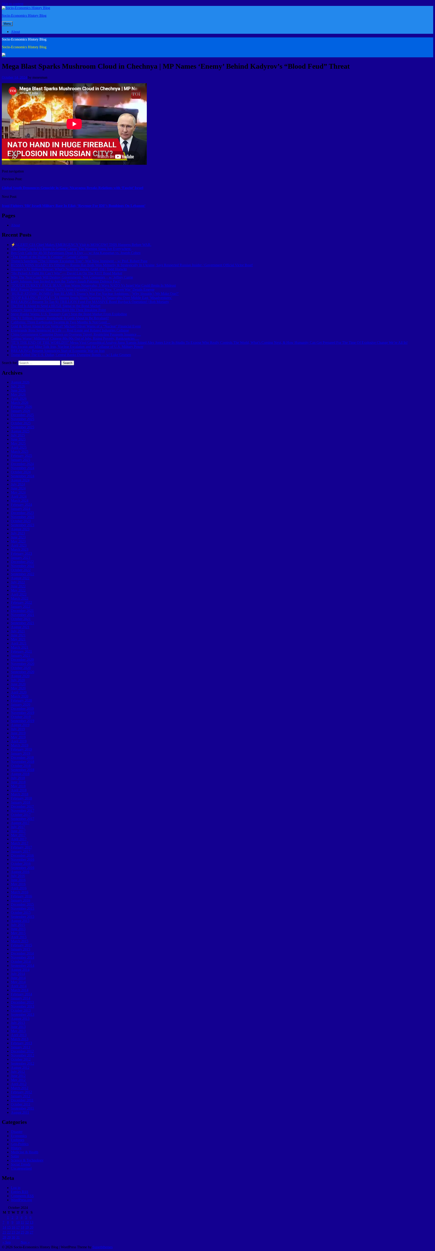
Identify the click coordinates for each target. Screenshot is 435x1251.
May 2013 (18, 1031)
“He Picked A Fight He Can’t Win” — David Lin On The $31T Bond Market (66, 273)
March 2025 (19, 451)
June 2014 (18, 978)
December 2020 (22, 660)
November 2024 (22, 468)
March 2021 (19, 647)
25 (22, 1232)
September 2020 (22, 672)
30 (13, 1237)
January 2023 (20, 558)
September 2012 (22, 1063)
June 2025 (18, 439)
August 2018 (20, 774)
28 (4, 1237)
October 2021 (21, 619)
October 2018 (21, 766)
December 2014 (22, 953)
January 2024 (20, 509)
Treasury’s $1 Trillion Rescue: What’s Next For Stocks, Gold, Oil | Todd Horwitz (69, 269)
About (15, 32)
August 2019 (20, 725)
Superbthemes (102, 1247)
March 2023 (19, 549)
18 (22, 1227)
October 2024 (21, 472)
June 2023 (18, 537)
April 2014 (19, 986)
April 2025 (19, 447)
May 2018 (18, 786)
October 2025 (21, 423)
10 (18, 1222)
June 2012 (18, 1076)
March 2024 (19, 500)
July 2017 (18, 827)
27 (31, 1232)
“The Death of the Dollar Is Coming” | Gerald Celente (49, 257)
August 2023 (20, 529)
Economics (19, 1136)
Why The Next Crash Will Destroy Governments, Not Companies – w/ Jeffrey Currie (72, 277)
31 (18, 1237)
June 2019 (18, 733)
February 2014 (21, 994)
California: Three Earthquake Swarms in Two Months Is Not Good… (60, 322)
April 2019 (19, 741)
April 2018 (19, 790)
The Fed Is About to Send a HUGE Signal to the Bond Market (55, 306)
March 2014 (19, 990)
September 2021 (22, 623)
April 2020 (19, 692)
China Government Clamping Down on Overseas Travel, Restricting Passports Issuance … (76, 334)
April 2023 (19, 545)
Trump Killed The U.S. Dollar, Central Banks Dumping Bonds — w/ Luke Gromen (71, 355)
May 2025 (18, 443)
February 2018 (21, 798)
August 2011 (20, 1112)
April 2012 (19, 1084)
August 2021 (20, 627)
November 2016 (22, 859)
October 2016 (21, 864)
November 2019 (22, 713)
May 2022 (18, 590)
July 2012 (18, 1072)
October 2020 (21, 668)
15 (9, 1227)
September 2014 (22, 965)
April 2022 (19, 594)
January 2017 (20, 851)
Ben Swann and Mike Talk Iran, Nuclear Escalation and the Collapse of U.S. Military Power (77, 347)
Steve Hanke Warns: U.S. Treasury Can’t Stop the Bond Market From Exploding (69, 314)
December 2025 (22, 415)
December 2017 (22, 806)
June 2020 (18, 684)
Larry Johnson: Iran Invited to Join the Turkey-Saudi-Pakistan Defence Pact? (66, 281)
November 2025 (22, 419)
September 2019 (22, 721)
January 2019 (20, 753)
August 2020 (20, 676)
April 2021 (19, 643)
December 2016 (22, 855)
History (16, 1148)
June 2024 (18, 488)
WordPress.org (21, 1200)
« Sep (6, 1242)
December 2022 (22, 562)
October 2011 (20, 1104)
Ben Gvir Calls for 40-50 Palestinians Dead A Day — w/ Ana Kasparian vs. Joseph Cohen (75, 253)
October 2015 (21, 912)
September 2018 (22, 770)
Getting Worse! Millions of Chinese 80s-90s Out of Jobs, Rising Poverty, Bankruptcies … (75, 338)
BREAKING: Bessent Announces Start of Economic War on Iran (58, 351)
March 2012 (19, 1088)
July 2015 (18, 925)
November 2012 (22, 1055)
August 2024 (20, 480)
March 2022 (19, 598)
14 (4, 1227)
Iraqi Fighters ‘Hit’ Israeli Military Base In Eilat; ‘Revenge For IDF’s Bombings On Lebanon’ (73, 206)
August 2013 (20, 1019)
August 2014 (20, 970)
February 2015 (21, 945)
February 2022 (21, 602)
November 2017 (22, 810)
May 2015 (18, 933)
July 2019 (18, 729)
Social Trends (20, 1164)
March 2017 (19, 843)
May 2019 (18, 737)
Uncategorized (21, 1168)
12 (27, 1222)
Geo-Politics (20, 1144)
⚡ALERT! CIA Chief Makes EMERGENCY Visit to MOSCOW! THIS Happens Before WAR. (81, 245)
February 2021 (21, 651)
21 (4, 1232)
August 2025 (20, 431)
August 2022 (20, 578)
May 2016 (18, 884)
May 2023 (18, 541)
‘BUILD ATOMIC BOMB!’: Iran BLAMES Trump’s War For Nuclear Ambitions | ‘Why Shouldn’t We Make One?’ (95, 294)
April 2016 (19, 888)
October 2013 (21, 1010)
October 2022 (21, 570)
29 (9, 1237)
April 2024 (19, 496)
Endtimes (17, 1140)
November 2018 (22, 762)
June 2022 (18, 586)
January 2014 (20, 998)
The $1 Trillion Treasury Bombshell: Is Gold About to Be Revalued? (60, 318)
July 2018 (18, 778)
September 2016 (22, 868)
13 (31, 1222)
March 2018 (19, 794)
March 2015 (19, 941)
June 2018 (18, 782)
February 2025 (21, 456)
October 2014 (21, 961)
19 (27, 1227)
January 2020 (20, 704)
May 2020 (18, 688)
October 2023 (21, 521)
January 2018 (20, 802)
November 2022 (22, 566)
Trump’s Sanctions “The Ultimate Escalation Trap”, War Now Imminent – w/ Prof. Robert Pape (79, 261)
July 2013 (18, 1023)
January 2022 (20, 607)
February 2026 (21, 407)
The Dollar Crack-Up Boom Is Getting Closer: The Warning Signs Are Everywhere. (71, 249)
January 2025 (20, 460)
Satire (15, 1156)
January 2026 (20, 411)
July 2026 (18, 386)
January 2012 (20, 1096)
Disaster (16, 1132)
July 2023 (18, 533)
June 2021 (18, 635)
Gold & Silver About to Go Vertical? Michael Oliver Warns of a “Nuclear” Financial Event (76, 326)
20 (31, 1227)
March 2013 (19, 1039)
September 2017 (22, 819)
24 (18, 1232)
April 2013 (19, 1035)
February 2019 (21, 749)
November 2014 (22, 957)
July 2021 (18, 631)
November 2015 (22, 908)
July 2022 (18, 582)
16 (13, 1227)
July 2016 (18, 876)
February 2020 (21, 700)
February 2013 (21, 1043)
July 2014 (18, 974)
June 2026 (18, 390)
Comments (22, 1196)
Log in (15, 1188)
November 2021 (22, 615)
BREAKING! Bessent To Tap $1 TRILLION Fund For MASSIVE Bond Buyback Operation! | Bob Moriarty (90, 302)
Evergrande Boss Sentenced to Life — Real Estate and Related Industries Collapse (70, 330)
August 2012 (20, 1067)
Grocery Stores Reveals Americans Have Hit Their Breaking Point (58, 310)
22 (9, 1232)
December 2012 (22, 1051)
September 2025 (22, 427)
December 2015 (22, 904)
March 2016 (19, 892)
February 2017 (21, 847)
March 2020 (19, 696)
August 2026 (20, 382)
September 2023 (22, 525)
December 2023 (22, 513)
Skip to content (12, 4)
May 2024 (18, 492)
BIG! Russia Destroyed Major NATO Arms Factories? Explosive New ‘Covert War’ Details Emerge (83, 289)
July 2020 (18, 680)
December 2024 (22, 464)
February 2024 (21, 505)
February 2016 (21, 896)
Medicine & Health (24, 1152)
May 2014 (18, 982)
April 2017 (19, 839)
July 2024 (18, 484)
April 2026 (19, 398)
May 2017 (18, 835)
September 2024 (22, 476)
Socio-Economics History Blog (24, 15)
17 (18, 1227)
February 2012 (21, 1092)
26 (27, 1232)
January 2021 (20, 655)
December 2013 (22, 1002)
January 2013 (20, 1047)
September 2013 (22, 1014)
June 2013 (18, 1027)
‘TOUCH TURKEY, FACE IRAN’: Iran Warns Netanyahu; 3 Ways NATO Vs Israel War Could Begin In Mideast (93, 285)
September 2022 (22, 574)
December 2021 (22, 611)
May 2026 (18, 394)
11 (22, 1222)
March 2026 (19, 403)
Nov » (25, 1242)
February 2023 (21, 553)
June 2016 (18, 880)
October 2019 (21, 717)
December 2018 (22, 757)
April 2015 (19, 937)
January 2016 (20, 900)
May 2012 (18, 1080)
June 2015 (18, 929)
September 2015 (22, 917)
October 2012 (21, 1059)
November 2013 (22, 1006)
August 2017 (20, 823)
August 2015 (20, 921)
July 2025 (18, 435)
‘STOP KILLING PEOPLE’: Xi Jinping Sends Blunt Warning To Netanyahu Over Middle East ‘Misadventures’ (91, 298)
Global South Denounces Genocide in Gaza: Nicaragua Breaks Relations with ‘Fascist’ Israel (72, 188)
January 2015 (20, 949)
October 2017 (21, 815)
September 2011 (22, 1108)
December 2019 (22, 708)
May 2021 (18, 639)
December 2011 (22, 1100)
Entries (19, 1192)
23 (13, 1232)
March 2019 (19, 745)
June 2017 (18, 831)
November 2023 (22, 517)
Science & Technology (27, 1160)
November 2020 (22, 664)
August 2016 (20, 872)
